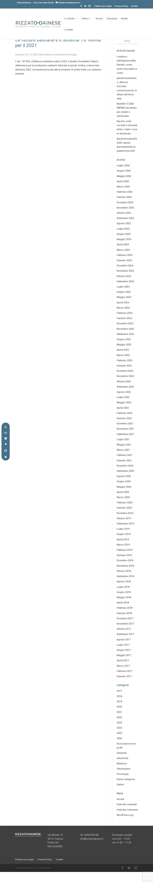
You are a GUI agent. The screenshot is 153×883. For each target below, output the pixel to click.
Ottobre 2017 (124, 629)
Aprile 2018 (123, 602)
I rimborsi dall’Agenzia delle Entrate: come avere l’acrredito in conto (127, 64)
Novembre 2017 (125, 623)
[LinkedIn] (85, 7)
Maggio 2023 (124, 344)
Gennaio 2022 (124, 418)
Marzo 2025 (123, 249)
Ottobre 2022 (124, 381)
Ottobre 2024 (124, 276)
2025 (119, 733)
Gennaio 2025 (124, 260)
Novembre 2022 (125, 376)
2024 (119, 727)
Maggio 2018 (124, 597)
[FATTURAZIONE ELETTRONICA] (5, 432)
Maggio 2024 (124, 297)
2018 (119, 696)
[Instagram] (89, 7)
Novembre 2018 (125, 565)
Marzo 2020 (123, 497)
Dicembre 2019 (125, 513)
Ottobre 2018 (124, 571)
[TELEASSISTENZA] (5, 450)
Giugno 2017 (124, 650)
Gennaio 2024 (124, 318)
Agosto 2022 (124, 392)
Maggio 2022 (124, 402)
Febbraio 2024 (124, 313)
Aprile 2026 (123, 181)
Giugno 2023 (124, 339)
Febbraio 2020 (124, 502)
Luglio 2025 (123, 228)
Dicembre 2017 (125, 618)
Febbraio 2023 (124, 360)
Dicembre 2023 (125, 323)
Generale (122, 753)
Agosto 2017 (124, 639)
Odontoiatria (60, 54)
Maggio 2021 (124, 444)
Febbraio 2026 (124, 191)
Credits (134, 6)
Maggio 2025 (124, 239)
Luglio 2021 (123, 439)
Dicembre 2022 (125, 370)
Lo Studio (70, 19)
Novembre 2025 (125, 207)
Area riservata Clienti (43, 2)
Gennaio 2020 (124, 507)
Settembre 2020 (125, 471)
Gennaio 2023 (124, 365)
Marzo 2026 (123, 186)
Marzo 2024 (123, 307)
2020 (41, 54)
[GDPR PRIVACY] (5, 427)
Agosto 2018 (124, 581)
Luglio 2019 (123, 528)
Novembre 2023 (125, 328)
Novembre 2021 (125, 428)
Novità (124, 19)
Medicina (48, 54)
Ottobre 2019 (124, 518)
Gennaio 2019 (124, 555)
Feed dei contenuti (127, 804)
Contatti (69, 30)
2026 (119, 738)
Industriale (122, 758)
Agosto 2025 (124, 223)
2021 (119, 712)
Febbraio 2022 (124, 413)
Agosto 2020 (124, 476)
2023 (119, 722)
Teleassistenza (24, 3)
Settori (85, 19)
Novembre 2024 (125, 270)
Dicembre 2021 (125, 423)
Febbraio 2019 (124, 550)
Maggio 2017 (124, 655)
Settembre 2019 (125, 523)
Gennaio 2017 (124, 676)
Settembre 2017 (125, 634)
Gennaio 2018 (124, 613)
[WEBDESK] (5, 444)
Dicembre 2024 (125, 265)
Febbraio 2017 (124, 671)
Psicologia (71, 54)
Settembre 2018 (125, 576)
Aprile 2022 (123, 407)
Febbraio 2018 (124, 607)
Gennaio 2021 (124, 460)
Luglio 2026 (123, 165)
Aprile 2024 (123, 302)
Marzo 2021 (123, 449)
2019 (119, 701)
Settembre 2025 (125, 218)
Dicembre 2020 (125, 465)
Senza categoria (126, 779)
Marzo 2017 (123, 665)
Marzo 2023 (123, 355)
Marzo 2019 (123, 544)
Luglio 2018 (123, 586)
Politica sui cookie (103, 6)
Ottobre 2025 (124, 213)
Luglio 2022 (123, 397)
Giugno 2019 (124, 534)
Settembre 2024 (125, 281)
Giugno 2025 (124, 234)
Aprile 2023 (123, 349)
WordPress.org (125, 815)
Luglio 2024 (123, 286)
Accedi (120, 799)
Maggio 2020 (124, 486)
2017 (119, 691)
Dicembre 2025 (125, 202)
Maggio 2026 (124, 176)
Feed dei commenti (127, 809)
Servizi (99, 19)
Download (112, 19)
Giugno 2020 (124, 481)
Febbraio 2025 (124, 255)
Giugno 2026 (124, 170)
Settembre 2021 (125, 434)
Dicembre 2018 (125, 560)
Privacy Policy (121, 6)
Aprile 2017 (123, 660)
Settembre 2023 (125, 334)
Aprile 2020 (123, 492)
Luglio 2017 (123, 644)
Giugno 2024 (124, 291)
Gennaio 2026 (124, 197)
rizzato (21, 54)
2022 (119, 717)
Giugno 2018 (124, 592)
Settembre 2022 (125, 386)
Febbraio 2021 (124, 455)
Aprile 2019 (123, 539)
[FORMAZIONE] (5, 438)
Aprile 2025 (123, 244)
